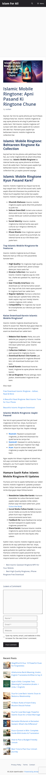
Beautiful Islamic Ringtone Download (19, 407)
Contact (32, 765)
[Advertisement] (23, 31)
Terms (25, 765)
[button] (32, 3)
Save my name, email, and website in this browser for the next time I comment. (23, 637)
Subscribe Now (15, 506)
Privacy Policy (16, 765)
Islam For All (10, 3)
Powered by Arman (31, 772)
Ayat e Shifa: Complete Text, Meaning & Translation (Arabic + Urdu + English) (25, 684)
